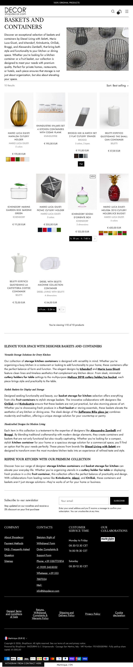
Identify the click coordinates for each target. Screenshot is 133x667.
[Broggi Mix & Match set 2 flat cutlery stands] (82, 111)
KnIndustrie (26, 404)
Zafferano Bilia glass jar (94, 412)
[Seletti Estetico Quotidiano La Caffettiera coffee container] (18, 262)
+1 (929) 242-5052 (47, 567)
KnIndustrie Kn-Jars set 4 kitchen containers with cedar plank (50, 129)
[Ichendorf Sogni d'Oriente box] (82, 192)
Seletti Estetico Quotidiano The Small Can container (114, 136)
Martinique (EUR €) (16, 638)
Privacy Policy (92, 614)
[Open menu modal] (127, 11)
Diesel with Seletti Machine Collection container (50, 285)
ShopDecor (27, 643)
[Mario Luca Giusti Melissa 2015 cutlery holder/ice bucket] (114, 188)
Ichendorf (86, 369)
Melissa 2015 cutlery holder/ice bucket (92, 377)
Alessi (75, 478)
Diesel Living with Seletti (100, 446)
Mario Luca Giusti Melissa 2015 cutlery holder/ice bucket (114, 210)
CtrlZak (9, 404)
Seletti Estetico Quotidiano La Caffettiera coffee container (18, 286)
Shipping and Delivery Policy (66, 614)
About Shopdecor (14, 537)
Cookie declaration (119, 614)
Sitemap (8, 561)
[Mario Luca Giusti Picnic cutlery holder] (50, 188)
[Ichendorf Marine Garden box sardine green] (18, 188)
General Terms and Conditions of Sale (14, 614)
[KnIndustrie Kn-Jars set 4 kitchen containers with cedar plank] (50, 107)
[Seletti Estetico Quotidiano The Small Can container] (114, 111)
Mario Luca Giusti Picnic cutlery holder (50, 208)
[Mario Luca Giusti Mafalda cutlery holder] (18, 111)
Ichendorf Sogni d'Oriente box (82, 215)
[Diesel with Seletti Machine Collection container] (50, 262)
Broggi (8, 434)
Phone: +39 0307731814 (50, 561)
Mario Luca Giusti (109, 369)
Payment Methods (13, 543)
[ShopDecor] (15, 11)
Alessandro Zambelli (103, 430)
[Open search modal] (113, 11)
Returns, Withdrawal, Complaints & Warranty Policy (40, 614)
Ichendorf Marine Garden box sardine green (18, 210)
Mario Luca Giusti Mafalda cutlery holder (19, 136)
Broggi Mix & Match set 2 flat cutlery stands (82, 134)
